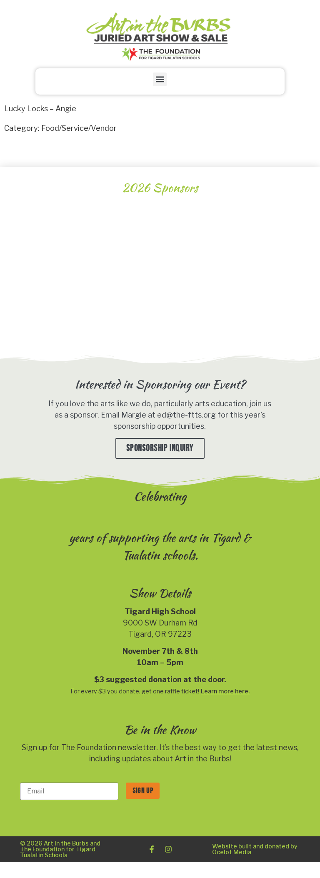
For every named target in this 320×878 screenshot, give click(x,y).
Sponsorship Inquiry (160, 448)
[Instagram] (168, 849)
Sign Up (142, 790)
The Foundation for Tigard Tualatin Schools (57, 851)
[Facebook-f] (151, 849)
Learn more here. (225, 691)
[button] (160, 79)
